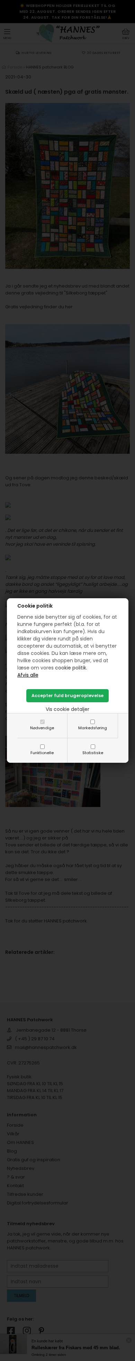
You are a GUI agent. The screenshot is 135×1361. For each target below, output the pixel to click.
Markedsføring (92, 728)
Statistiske (92, 752)
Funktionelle (42, 752)
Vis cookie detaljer (67, 709)
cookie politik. (71, 667)
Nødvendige (42, 728)
